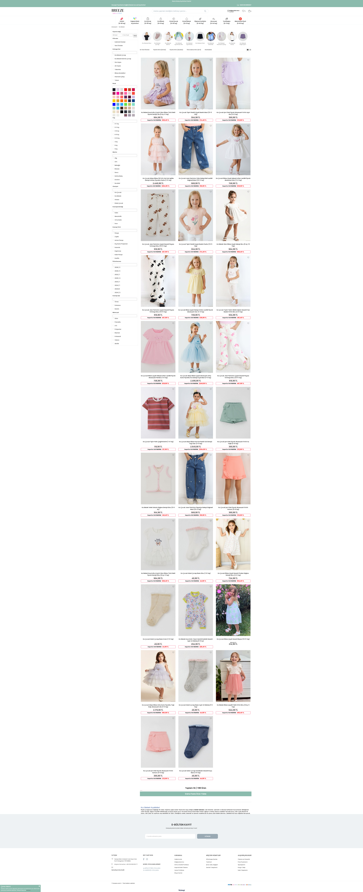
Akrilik (117, 344)
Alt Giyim (118, 66)
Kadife (117, 258)
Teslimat (209, 862)
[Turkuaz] (117, 108)
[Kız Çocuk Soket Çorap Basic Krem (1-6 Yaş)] (158, 610)
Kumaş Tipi (116, 296)
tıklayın (28, 890)
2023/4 (117, 289)
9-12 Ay (117, 138)
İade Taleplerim (243, 870)
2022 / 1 (117, 275)
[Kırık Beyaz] (121, 89)
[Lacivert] (129, 100)
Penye (117, 233)
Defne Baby (119, 176)
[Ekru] (117, 115)
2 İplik (117, 237)
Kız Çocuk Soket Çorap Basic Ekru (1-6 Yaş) (196, 573)
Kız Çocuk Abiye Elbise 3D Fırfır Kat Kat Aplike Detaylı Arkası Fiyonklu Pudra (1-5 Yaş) (158, 179)
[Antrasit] (125, 111)
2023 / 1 (117, 282)
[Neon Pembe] (117, 93)
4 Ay (116, 142)
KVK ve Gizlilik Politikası (182, 865)
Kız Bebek (118, 196)
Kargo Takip (241, 867)
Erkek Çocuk (119, 203)
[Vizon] (129, 108)
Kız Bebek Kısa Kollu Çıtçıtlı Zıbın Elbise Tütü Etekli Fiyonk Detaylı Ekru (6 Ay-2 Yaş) (158, 574)
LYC (116, 326)
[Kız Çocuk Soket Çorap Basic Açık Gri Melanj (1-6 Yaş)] (195, 676)
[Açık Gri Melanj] (133, 115)
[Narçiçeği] (133, 93)
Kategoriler (117, 49)
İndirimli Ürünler (120, 42)
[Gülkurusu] (121, 93)
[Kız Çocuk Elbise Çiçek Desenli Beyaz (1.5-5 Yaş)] (233, 610)
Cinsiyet (115, 186)
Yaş (114, 118)
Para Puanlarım (242, 862)
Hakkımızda (178, 859)
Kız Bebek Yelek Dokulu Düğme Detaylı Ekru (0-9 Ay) (158, 508)
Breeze (117, 169)
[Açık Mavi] (117, 104)
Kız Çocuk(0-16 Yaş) (147, 22)
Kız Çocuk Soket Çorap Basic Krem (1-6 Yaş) (158, 639)
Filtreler (115, 38)
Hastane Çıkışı (120, 77)
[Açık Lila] (117, 89)
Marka (115, 152)
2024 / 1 (117, 285)
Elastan (117, 333)
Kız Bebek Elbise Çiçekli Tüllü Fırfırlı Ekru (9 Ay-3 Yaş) (233, 706)
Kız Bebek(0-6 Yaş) (160, 22)
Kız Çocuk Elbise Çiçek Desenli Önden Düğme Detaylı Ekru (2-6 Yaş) (233, 574)
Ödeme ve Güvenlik (244, 859)
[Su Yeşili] (114, 108)
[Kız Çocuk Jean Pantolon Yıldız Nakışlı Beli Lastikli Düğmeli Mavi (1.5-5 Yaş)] (195, 149)
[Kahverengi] (121, 108)
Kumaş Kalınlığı (118, 207)
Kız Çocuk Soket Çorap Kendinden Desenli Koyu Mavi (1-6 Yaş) (195, 772)
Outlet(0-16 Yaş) (122, 22)
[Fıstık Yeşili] (129, 104)
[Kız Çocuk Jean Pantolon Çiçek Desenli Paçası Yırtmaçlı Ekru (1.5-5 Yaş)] (158, 215)
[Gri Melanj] (129, 115)
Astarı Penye (119, 240)
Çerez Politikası (179, 870)
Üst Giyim (118, 62)
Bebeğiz (117, 165)
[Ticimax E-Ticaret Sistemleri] (181, 891)
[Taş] (133, 108)
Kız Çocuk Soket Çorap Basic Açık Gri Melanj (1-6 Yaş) (196, 706)
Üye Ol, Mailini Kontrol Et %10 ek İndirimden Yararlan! (181, 1)
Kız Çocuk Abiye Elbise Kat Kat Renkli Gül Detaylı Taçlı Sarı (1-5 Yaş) (195, 442)
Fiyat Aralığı (117, 31)
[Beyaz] (121, 115)
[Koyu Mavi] (133, 100)
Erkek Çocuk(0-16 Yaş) (173, 22)
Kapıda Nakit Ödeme (181, 867)
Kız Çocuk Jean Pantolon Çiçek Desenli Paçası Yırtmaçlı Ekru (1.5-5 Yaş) (158, 245)
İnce (116, 223)
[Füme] (129, 111)
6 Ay (116, 145)
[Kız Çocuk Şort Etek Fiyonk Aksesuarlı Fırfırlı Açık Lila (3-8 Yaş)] (233, 83)
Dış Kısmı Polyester (121, 244)
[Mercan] (121, 97)
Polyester (118, 329)
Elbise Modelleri (120, 73)
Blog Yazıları (178, 873)
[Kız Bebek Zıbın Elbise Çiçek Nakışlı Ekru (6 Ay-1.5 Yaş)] (233, 215)
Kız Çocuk (118, 192)
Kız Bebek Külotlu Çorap (123, 59)
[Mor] (125, 97)
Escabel (117, 183)
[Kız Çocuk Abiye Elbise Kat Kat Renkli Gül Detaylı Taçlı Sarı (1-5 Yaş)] (195, 412)
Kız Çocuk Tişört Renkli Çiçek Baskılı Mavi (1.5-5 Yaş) (196, 113)
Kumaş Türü (117, 227)
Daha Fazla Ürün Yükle (195, 794)
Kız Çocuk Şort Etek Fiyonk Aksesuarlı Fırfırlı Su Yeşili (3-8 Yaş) (233, 442)
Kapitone (118, 251)
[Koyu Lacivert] (114, 89)
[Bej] (114, 111)
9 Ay (116, 149)
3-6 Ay (117, 131)
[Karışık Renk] (125, 115)
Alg (116, 158)
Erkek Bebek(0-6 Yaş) (186, 22)
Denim (117, 309)
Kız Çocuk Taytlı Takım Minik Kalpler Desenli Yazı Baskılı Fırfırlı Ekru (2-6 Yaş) (233, 311)
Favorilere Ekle (173, 60)
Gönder (207, 836)
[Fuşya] (133, 89)
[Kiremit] (129, 89)
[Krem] (117, 111)
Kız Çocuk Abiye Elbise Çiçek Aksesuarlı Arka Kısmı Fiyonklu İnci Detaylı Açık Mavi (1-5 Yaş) (195, 377)
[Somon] (114, 97)
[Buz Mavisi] (121, 104)
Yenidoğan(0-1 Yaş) (226, 22)
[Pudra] (129, 93)
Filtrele (135, 35)
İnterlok (117, 247)
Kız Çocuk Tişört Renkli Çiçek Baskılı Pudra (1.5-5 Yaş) (195, 245)
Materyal (116, 312)
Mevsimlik (118, 216)
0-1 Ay (117, 124)
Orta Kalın (118, 220)
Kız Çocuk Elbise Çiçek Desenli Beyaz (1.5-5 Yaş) (233, 639)
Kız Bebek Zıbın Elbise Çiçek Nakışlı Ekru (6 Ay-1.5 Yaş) (233, 245)
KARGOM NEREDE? (245, 5)
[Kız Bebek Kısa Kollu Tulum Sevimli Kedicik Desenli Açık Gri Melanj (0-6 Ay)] (195, 610)
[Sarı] (114, 100)
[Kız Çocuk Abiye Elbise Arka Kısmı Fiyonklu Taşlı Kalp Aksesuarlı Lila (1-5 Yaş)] (158, 676)
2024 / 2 (117, 292)
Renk (114, 83)
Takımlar (118, 69)
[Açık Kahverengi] (125, 108)
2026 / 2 (117, 267)
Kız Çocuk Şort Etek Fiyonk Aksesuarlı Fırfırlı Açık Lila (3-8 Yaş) (233, 113)
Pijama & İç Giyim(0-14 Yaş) (200, 22)
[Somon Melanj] (117, 97)
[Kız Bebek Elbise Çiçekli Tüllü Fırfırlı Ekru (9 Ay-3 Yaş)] (233, 676)
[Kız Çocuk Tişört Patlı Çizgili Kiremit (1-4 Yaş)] (158, 412)
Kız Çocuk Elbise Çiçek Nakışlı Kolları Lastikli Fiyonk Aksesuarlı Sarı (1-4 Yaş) (195, 311)
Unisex (117, 200)
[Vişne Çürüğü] (114, 93)
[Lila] (133, 97)
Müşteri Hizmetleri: (126, 864)
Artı (116, 162)
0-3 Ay (117, 127)
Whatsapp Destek (211, 859)
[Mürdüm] (129, 97)
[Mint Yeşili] (133, 104)
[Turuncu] (121, 100)
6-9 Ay (117, 134)
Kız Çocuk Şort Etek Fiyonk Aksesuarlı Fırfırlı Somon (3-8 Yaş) (233, 508)
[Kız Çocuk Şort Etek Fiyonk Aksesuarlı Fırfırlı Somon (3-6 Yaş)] (158, 742)
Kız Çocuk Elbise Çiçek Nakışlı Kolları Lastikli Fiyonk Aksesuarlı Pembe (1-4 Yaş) (158, 377)
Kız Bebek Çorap (120, 55)
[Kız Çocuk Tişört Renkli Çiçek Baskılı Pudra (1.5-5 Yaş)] (195, 215)
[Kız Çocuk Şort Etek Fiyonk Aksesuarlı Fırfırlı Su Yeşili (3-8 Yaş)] (233, 412)
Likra (116, 318)
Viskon (117, 340)
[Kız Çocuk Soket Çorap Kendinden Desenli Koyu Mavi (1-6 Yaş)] (195, 742)
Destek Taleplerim (211, 867)
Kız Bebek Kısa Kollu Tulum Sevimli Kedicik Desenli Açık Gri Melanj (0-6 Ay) (196, 640)
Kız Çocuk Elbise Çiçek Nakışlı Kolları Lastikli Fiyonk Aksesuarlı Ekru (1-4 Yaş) (233, 179)
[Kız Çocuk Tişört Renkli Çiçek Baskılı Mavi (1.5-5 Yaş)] (195, 83)
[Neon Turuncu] (125, 100)
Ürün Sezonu (117, 261)
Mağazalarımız (179, 862)
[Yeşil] (125, 104)
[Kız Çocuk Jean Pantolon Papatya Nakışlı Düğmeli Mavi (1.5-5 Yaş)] (195, 478)
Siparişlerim (241, 865)
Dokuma (118, 305)
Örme (117, 302)
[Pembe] (125, 93)
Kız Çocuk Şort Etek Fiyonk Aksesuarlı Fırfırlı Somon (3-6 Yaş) (158, 772)
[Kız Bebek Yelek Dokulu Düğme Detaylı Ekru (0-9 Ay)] (158, 478)
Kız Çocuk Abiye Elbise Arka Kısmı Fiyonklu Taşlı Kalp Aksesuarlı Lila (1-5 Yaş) (158, 706)
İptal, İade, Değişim (212, 865)
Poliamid (118, 336)
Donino (117, 180)
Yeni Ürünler (119, 46)
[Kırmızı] (125, 89)
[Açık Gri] (114, 115)
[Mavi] (114, 104)
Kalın (116, 213)
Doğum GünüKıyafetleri (135, 22)
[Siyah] (121, 111)
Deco (116, 172)
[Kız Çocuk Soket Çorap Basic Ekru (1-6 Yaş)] (195, 544)
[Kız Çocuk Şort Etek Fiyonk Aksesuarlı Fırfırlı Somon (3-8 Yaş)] (233, 478)
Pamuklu (118, 322)
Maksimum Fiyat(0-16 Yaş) (240, 22)
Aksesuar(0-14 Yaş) (213, 22)
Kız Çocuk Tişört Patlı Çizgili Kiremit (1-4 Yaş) (158, 442)
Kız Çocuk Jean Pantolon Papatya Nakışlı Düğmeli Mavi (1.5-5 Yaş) (196, 508)
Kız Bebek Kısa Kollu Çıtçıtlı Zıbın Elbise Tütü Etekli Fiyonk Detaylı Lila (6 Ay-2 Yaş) (158, 113)
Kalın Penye (119, 255)
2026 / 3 (117, 271)
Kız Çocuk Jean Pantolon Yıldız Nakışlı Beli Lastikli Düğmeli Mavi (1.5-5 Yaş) (195, 179)
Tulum (117, 80)
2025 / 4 (117, 278)
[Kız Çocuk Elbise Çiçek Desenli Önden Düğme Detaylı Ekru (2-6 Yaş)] (233, 544)
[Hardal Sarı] (117, 100)
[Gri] (133, 111)
